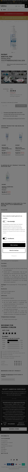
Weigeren (14, 256)
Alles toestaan (14, 245)
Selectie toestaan (14, 250)
